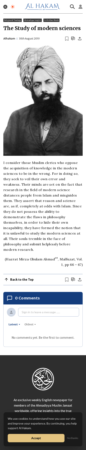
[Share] (80, 38)
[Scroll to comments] (73, 38)
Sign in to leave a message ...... (41, 312)
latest (13, 324)
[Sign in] (80, 7)
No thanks (72, 438)
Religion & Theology (12, 20)
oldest (28, 324)
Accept (36, 438)
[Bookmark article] (66, 39)
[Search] (72, 6)
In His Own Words (51, 20)
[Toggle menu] (5, 7)
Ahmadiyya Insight (32, 20)
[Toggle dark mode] (13, 7)
